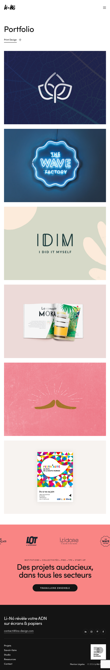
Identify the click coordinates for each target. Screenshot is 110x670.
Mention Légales (77, 664)
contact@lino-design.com (19, 631)
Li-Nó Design (100, 664)
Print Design (10, 39)
